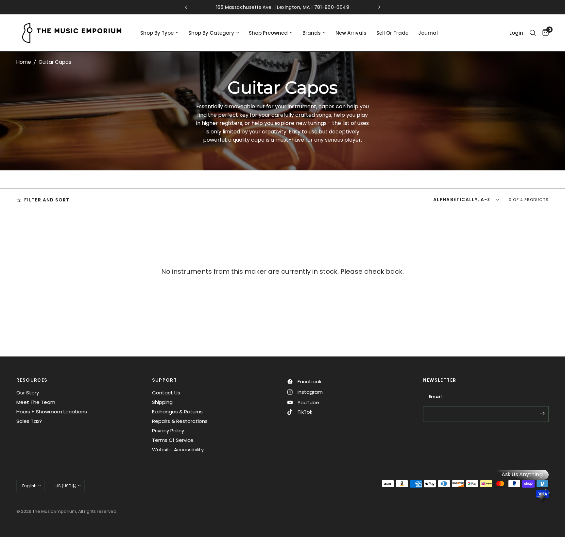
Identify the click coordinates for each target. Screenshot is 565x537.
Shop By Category (211, 32)
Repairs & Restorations (180, 421)
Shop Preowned (268, 32)
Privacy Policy (168, 430)
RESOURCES (32, 380)
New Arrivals (351, 32)
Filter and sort (46, 200)
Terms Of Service (173, 440)
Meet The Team (35, 402)
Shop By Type (157, 32)
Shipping (162, 402)
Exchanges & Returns (177, 411)
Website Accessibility (178, 449)
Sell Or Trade (392, 32)
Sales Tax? (29, 421)
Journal (428, 32)
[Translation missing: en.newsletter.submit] (542, 413)
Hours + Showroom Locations (51, 411)
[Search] (532, 32)
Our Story (27, 392)
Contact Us (166, 392)
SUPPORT (164, 380)
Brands (311, 32)
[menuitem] (159, 33)
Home (23, 62)
